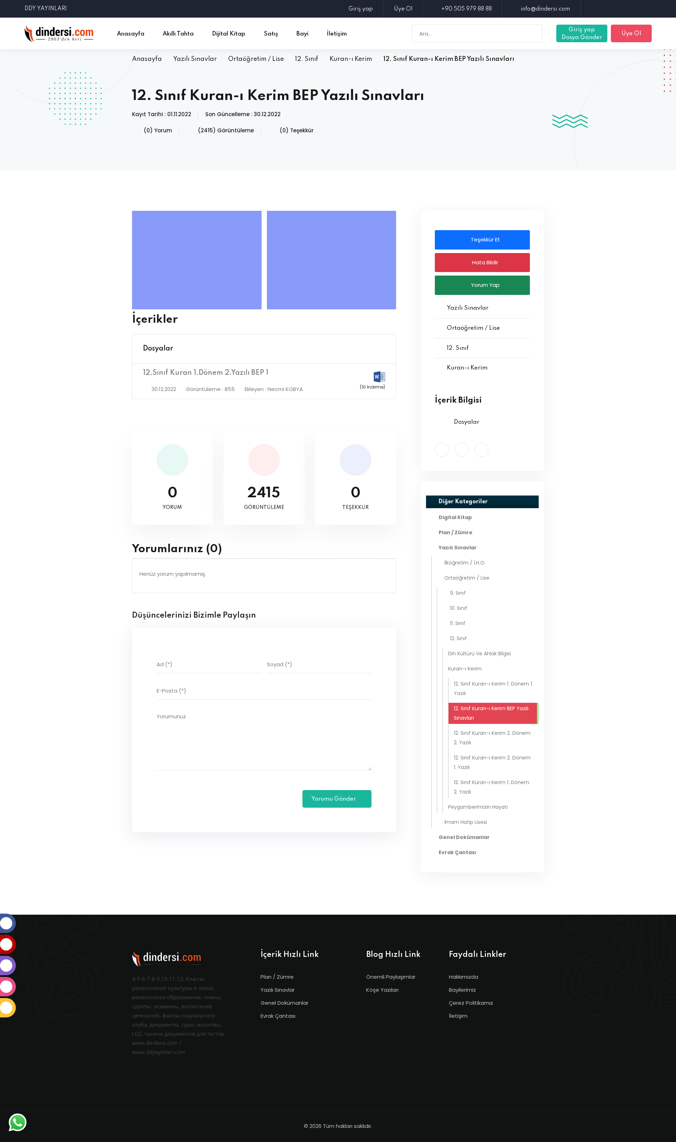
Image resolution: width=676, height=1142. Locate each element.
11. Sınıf (457, 623)
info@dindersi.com (545, 9)
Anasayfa (147, 59)
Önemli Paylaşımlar (390, 976)
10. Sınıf (458, 608)
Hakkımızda (463, 976)
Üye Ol (403, 9)
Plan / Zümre (277, 976)
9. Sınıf (458, 593)
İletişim (458, 1016)
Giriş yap (361, 9)
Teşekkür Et (484, 239)
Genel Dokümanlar (284, 1003)
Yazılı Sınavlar (195, 59)
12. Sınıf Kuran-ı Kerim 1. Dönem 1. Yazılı (493, 688)
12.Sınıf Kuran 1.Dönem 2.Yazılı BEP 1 (205, 373)
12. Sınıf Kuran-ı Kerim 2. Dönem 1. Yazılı (492, 762)
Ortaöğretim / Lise (256, 59)
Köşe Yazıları (382, 989)
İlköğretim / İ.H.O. (465, 562)
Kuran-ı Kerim (351, 59)
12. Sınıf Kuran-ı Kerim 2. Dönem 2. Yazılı (492, 738)
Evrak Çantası (278, 1016)
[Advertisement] (198, 260)
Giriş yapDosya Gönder (582, 33)
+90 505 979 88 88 (466, 9)
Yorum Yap (485, 285)
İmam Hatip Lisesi (465, 822)
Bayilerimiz (462, 989)
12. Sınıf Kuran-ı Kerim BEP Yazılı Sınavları (491, 713)
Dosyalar (158, 348)
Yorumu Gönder (334, 799)
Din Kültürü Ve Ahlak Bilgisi (479, 653)
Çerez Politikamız (471, 1003)
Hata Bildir (484, 262)
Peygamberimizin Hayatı (478, 806)
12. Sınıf (306, 59)
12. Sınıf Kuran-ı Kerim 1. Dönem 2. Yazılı (491, 787)
